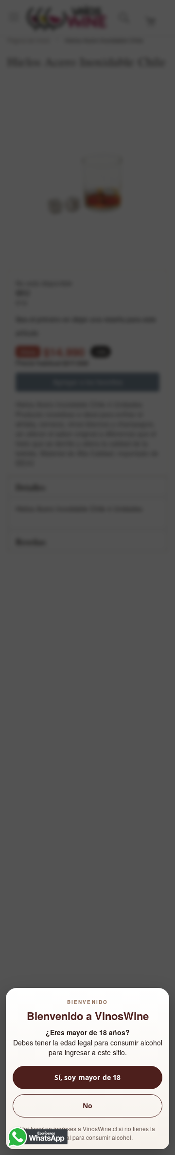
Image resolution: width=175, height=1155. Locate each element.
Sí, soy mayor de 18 (87, 1077)
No (87, 1105)
